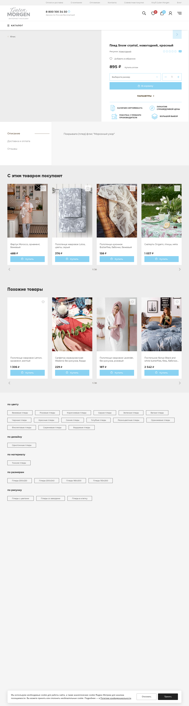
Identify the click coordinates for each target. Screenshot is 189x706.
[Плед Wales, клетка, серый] (177, 34)
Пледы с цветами (20, 498)
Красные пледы (46, 420)
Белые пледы (157, 413)
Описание (13, 133)
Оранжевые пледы (160, 420)
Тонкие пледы (19, 463)
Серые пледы (104, 413)
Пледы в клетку (79, 498)
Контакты (112, 2)
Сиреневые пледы (52, 427)
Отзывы (12, 148)
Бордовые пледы (81, 427)
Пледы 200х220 (19, 480)
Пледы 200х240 (46, 480)
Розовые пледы (47, 413)
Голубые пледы (98, 420)
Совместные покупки (134, 2)
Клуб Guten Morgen (160, 2)
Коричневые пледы (76, 413)
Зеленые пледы (131, 413)
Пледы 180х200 (73, 480)
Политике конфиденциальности (115, 698)
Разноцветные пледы (128, 420)
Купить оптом (131, 67)
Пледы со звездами (50, 498)
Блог (179, 2)
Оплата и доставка (54, 2)
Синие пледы (72, 420)
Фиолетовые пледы (21, 427)
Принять (168, 697)
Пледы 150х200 (100, 480)
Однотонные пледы (21, 445)
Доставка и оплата (18, 141)
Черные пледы (19, 420)
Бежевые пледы (20, 413)
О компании (76, 2)
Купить (29, 259)
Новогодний (125, 51)
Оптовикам (95, 2)
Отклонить (146, 697)
